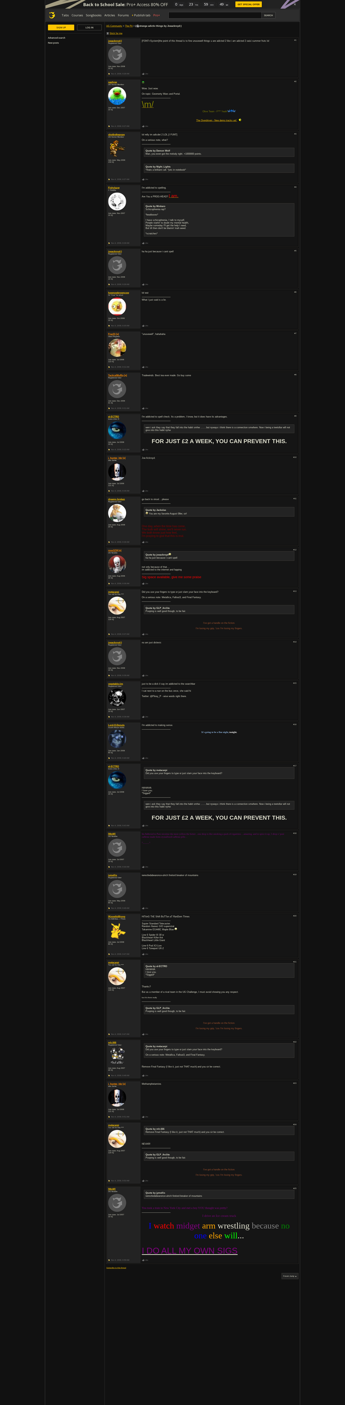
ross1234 (113, 550)
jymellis (112, 875)
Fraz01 (112, 334)
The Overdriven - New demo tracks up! (216, 120)
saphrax (112, 82)
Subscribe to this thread (116, 1268)
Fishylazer (114, 187)
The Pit (129, 26)
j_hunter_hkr (115, 458)
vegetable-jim (115, 683)
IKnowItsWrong (116, 916)
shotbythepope (116, 134)
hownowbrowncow (118, 292)
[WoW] (111, 834)
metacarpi (113, 592)
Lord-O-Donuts (116, 725)
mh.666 (112, 1042)
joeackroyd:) (115, 41)
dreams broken (116, 499)
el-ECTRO (113, 416)
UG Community (114, 26)
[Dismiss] (295, 4)
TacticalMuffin (116, 375)
